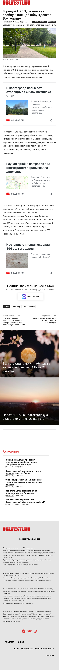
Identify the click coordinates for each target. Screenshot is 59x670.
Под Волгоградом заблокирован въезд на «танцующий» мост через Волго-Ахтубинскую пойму (14, 321)
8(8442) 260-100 (14, 575)
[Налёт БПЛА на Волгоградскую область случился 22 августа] (29, 401)
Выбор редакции (12, 504)
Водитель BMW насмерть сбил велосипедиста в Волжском (21, 492)
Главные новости (40, 22)
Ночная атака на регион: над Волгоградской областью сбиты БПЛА (25, 500)
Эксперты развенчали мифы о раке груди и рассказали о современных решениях (23, 482)
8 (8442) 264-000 (31, 580)
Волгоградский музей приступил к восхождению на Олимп (23, 472)
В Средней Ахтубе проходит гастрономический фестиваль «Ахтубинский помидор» (21, 462)
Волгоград (16, 307)
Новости (51, 22)
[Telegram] (23, 631)
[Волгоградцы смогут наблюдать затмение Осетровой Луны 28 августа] (29, 353)
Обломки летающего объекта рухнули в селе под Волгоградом (44, 320)
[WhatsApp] (35, 631)
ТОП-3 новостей (28, 307)
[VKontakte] (29, 631)
